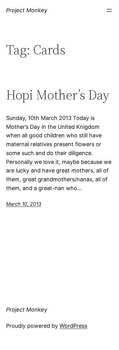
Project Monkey (26, 10)
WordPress (73, 326)
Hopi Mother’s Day (57, 95)
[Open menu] (109, 10)
